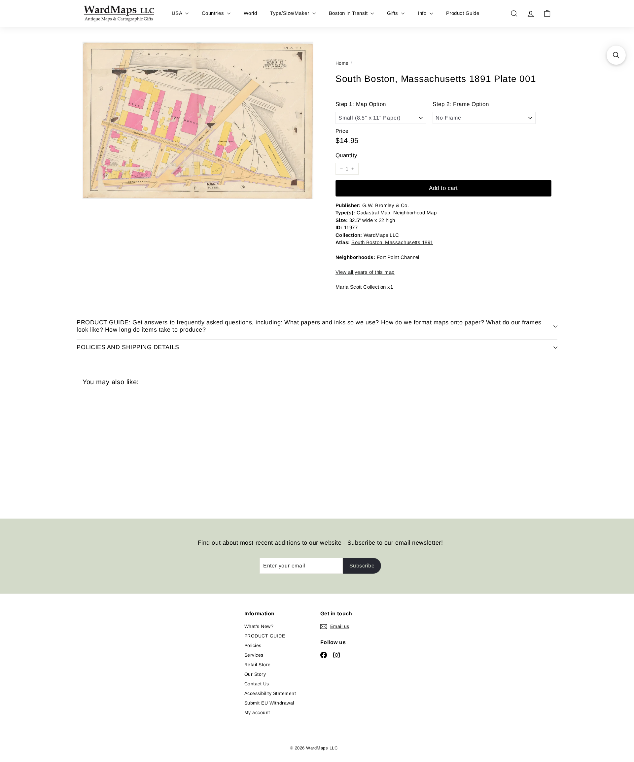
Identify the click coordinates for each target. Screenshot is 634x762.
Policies (253, 645)
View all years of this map (365, 272)
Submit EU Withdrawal (269, 703)
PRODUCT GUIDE (264, 635)
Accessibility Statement (270, 693)
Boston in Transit (349, 13)
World (250, 13)
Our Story (255, 674)
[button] (616, 55)
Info (423, 13)
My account (257, 712)
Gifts (393, 13)
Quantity (346, 155)
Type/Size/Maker (290, 13)
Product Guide (462, 13)
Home (342, 63)
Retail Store (257, 664)
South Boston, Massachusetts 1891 (392, 242)
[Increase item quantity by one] (353, 169)
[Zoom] (198, 120)
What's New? (258, 626)
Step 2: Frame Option (461, 104)
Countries (214, 13)
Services (254, 655)
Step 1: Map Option (360, 104)
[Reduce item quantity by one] (341, 169)
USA (178, 13)
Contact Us (256, 683)
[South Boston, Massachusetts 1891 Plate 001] (119, 447)
